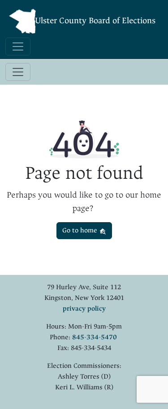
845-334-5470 (94, 337)
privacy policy (84, 308)
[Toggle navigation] (17, 46)
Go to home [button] (80, 230)
